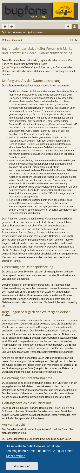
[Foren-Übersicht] (40, 11)
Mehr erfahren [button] (15, 456)
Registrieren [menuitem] (75, 27)
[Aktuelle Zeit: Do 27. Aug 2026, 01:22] (71, 40)
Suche (7, 32)
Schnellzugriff (6, 27)
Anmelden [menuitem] (69, 27)
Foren (12, 27)
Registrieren (37, 32)
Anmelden (20, 32)
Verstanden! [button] (22, 466)
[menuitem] (76, 40)
